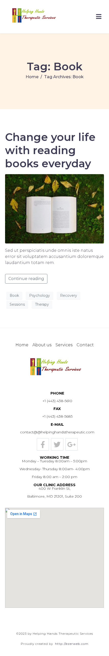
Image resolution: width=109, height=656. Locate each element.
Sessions (17, 304)
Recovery (68, 295)
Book (14, 295)
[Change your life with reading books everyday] (54, 208)
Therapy (42, 304)
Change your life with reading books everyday (50, 150)
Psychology (39, 295)
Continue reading (26, 278)
